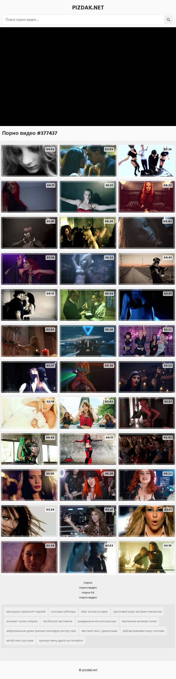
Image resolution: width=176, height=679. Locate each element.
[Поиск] (168, 19)
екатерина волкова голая (139, 621)
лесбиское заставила (57, 621)
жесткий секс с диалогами (99, 630)
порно (88, 582)
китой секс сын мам (19, 640)
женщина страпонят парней (26, 611)
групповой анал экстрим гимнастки (137, 611)
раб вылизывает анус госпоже (143, 630)
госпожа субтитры (63, 611)
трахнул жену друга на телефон (61, 640)
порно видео (88, 587)
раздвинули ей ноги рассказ (97, 621)
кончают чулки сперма (22, 621)
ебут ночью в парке (94, 611)
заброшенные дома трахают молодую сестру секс (41, 630)
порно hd (88, 592)
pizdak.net (88, 7)
